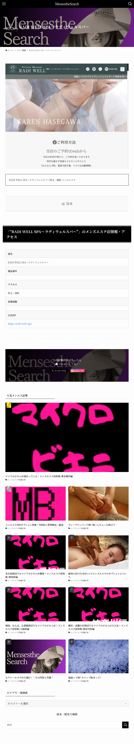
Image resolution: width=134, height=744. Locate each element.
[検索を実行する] (125, 725)
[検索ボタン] (130, 4)
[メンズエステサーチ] (67, 4)
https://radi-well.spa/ (20, 323)
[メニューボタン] (4, 4)
